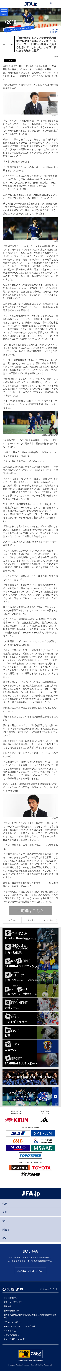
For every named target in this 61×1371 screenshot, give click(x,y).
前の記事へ (12, 920)
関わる (6, 1229)
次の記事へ (48, 920)
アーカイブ (8, 1330)
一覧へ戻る (30, 920)
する (5, 1220)
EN (51, 3)
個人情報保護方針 (11, 1310)
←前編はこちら (30, 910)
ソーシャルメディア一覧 (48, 1289)
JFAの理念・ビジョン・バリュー (30, 1271)
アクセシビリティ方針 (13, 1302)
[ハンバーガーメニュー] (5, 4)
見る (5, 1212)
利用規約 (7, 1306)
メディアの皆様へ (11, 1334)
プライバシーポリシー (13, 1322)
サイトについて (10, 1297)
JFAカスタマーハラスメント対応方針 (19, 1326)
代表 (5, 1203)
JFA (5, 1238)
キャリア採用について (13, 1339)
